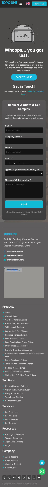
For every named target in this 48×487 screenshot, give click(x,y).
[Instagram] (9, 477)
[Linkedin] (29, 477)
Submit (24, 204)
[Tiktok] (4, 477)
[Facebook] (19, 477)
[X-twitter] (24, 477)
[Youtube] (14, 477)
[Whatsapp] (34, 477)
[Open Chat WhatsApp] (42, 471)
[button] (21, 4)
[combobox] (10, 162)
